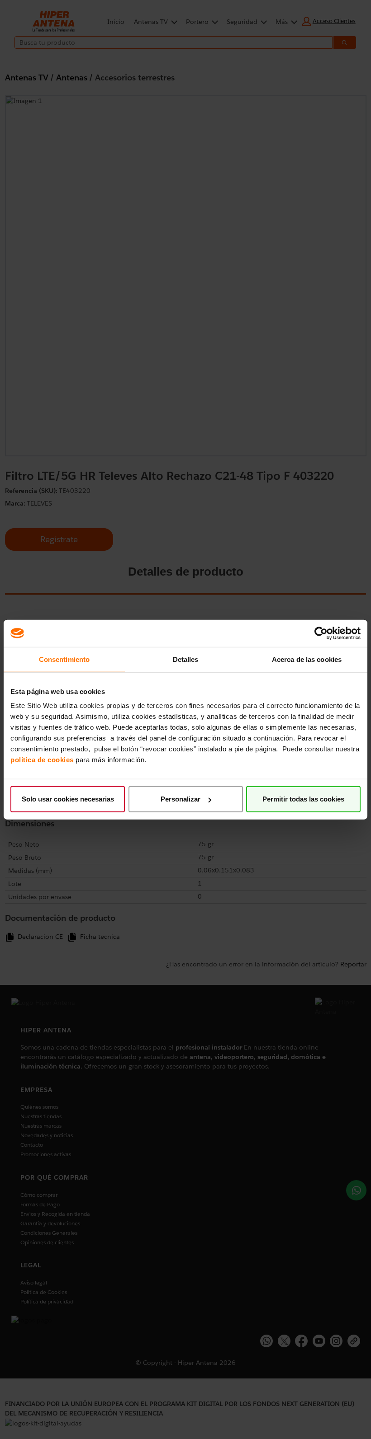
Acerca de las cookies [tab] (307, 659)
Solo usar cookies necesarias (68, 799)
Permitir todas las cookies (303, 799)
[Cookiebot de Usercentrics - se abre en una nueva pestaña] (321, 633)
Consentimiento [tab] (64, 659)
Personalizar (180, 799)
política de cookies (42, 760)
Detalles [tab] (186, 659)
